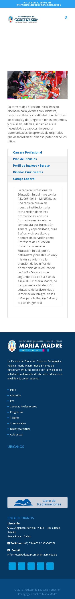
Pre (12, 401)
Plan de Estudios (25, 159)
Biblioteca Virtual (20, 429)
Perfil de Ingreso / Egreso (31, 166)
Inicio (13, 389)
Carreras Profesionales (23, 406)
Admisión (15, 395)
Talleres (14, 417)
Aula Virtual (16, 434)
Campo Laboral (24, 179)
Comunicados (18, 423)
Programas (16, 412)
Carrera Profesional (27, 152)
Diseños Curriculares (28, 172)
